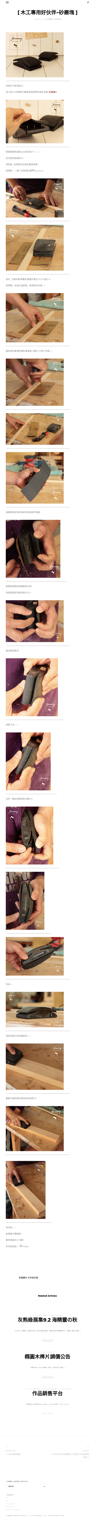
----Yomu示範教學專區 (38, 1315)
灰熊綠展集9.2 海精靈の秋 (47, 1320)
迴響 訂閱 (10, 1506)
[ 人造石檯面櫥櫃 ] (13, 1454)
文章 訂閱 (10, 1503)
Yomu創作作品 (65, 1389)
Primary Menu (7, 2)
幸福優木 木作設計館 (54, 19)
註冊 (7, 1497)
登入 (7, 1500)
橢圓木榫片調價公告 (47, 1357)
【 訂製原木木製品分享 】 (56, 1315)
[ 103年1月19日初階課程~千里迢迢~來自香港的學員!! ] (70, 1455)
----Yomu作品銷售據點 (32, 1389)
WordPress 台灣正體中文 (13, 1509)
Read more (47, 1339)
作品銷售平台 (47, 1393)
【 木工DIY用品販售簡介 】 (48, 1352)
